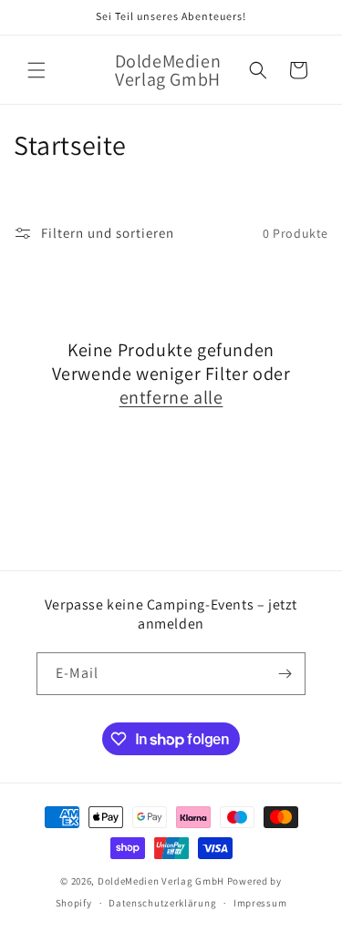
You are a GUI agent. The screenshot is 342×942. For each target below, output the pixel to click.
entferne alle (171, 397)
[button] (36, 70)
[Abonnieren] (284, 673)
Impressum (259, 902)
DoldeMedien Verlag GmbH (161, 881)
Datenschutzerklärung (162, 902)
